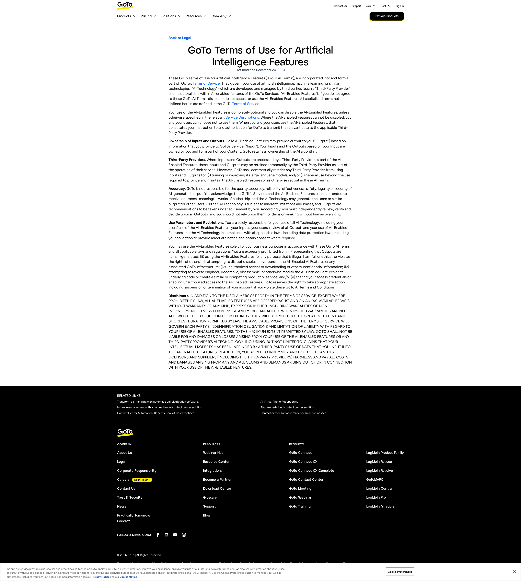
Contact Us (340, 5)
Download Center (217, 488)
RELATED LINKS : (129, 396)
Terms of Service (206, 83)
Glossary (210, 497)
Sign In (400, 5)
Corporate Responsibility (136, 470)
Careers (123, 479)
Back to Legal (180, 38)
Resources (194, 16)
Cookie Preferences (400, 571)
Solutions (168, 16)
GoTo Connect (300, 452)
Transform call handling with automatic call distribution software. (158, 401)
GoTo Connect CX (303, 461)
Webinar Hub (213, 452)
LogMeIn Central (379, 488)
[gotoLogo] (125, 6)
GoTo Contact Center (306, 479)
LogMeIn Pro (376, 497)
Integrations (212, 470)
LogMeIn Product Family (385, 452)
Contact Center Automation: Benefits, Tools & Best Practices (155, 413)
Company (219, 16)
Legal (121, 461)
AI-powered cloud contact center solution (287, 407)
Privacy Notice (100, 576)
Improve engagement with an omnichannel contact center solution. (160, 407)
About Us (124, 452)
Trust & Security (129, 497)
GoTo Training (300, 506)
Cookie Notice (128, 576)
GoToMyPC (374, 479)
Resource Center (216, 461)
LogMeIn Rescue (379, 461)
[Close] (514, 571)
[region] (260, 572)
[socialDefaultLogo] (157, 534)
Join (368, 5)
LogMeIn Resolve (379, 470)
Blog (206, 515)
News (121, 506)
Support (356, 5)
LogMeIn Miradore (380, 506)
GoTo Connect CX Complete (311, 470)
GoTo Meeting (300, 488)
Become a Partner (217, 479)
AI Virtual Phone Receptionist (279, 401)
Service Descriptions (242, 117)
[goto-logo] (260, 433)
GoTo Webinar (300, 497)
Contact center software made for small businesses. (293, 413)
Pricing (146, 16)
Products (124, 16)
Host (383, 5)
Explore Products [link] (386, 16)
